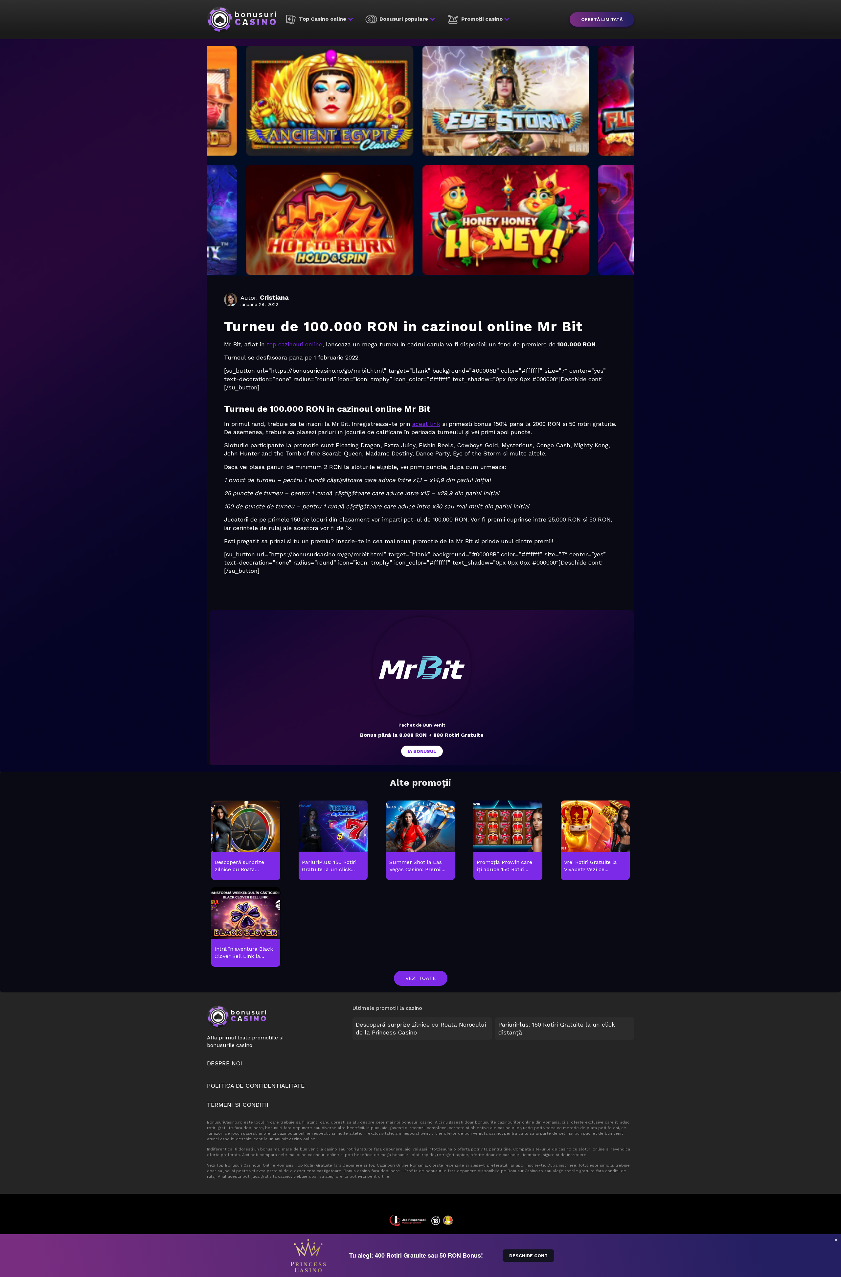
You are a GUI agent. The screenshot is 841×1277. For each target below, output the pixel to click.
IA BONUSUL (422, 751)
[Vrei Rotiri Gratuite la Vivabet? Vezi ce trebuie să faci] (595, 841)
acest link (426, 423)
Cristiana (274, 297)
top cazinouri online (294, 344)
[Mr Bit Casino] (422, 666)
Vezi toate (420, 978)
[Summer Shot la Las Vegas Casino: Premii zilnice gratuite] (420, 841)
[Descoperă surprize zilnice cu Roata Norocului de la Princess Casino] (245, 841)
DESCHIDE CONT (528, 1255)
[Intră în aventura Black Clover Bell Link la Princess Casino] (245, 927)
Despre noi (224, 1063)
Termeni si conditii (237, 1104)
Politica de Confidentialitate (256, 1085)
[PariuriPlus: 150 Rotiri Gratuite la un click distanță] (333, 841)
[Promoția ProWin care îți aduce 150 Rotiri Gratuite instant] (507, 841)
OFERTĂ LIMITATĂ (602, 19)
